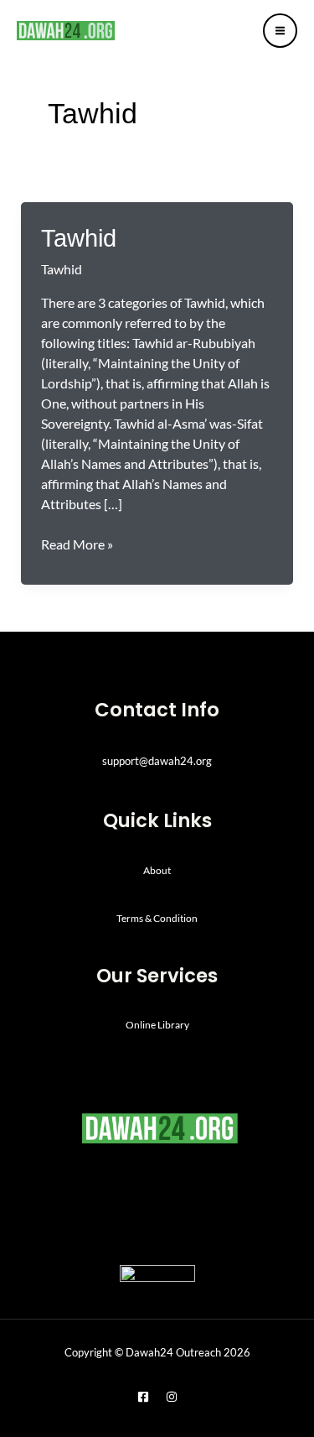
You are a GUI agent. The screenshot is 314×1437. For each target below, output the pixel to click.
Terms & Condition (157, 918)
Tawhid (78, 238)
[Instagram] (172, 1397)
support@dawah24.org (157, 761)
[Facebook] (143, 1397)
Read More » (77, 543)
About (157, 870)
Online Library (157, 1024)
